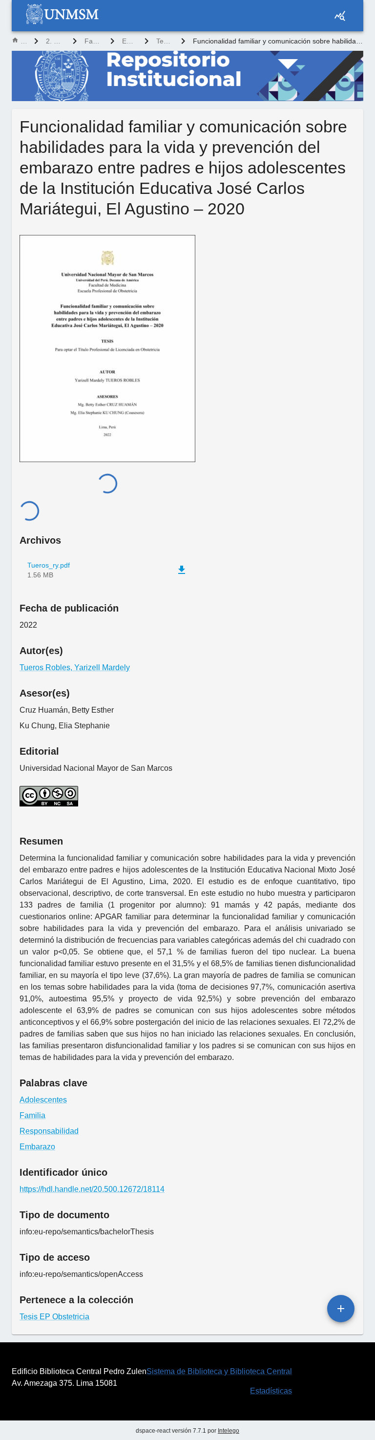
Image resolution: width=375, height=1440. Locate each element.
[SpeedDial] (340, 1308)
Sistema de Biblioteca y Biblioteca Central (219, 1371)
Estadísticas (271, 1391)
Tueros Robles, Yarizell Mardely (75, 667)
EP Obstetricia (129, 41)
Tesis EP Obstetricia (164, 41)
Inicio (23, 41)
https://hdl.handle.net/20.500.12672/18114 (92, 1189)
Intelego (228, 1430)
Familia (32, 1115)
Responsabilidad (49, 1131)
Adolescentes (43, 1100)
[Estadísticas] (340, 15)
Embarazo (37, 1147)
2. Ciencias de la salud (55, 41)
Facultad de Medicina (93, 41)
